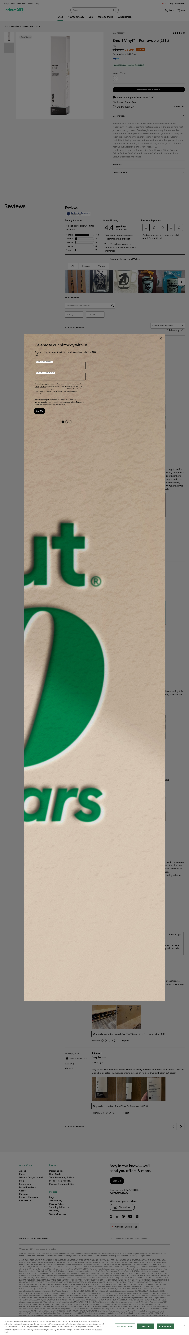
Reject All (146, 1326)
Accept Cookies (165, 1326)
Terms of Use (75, 384)
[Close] (160, 338)
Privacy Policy (40, 386)
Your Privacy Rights (125, 1326)
